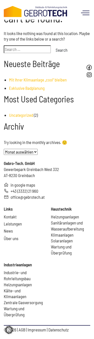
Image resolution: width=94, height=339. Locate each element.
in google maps (23, 184)
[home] (35, 10)
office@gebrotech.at (28, 197)
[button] (9, 330)
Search (61, 49)
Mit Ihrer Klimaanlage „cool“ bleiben (38, 79)
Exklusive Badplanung (27, 88)
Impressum (37, 329)
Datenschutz (58, 329)
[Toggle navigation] (84, 12)
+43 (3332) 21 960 (24, 190)
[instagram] (90, 74)
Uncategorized (21, 115)
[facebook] (89, 67)
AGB (22, 329)
